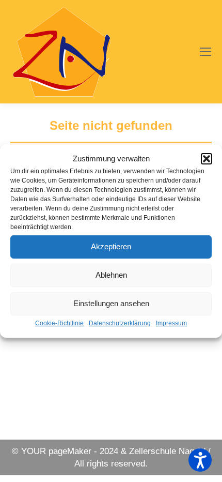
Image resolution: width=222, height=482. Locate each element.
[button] (206, 159)
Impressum (171, 323)
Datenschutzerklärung (120, 323)
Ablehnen (111, 274)
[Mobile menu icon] (205, 52)
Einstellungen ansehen (111, 303)
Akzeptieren (111, 246)
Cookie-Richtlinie (59, 323)
